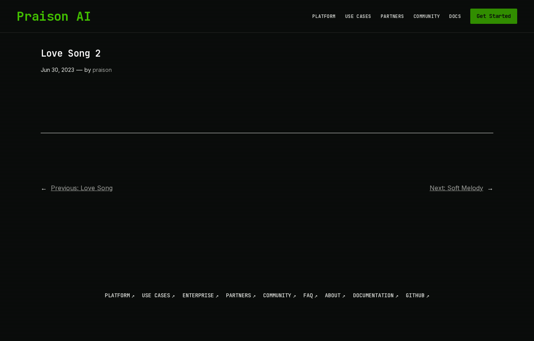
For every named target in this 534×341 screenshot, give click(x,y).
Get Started (494, 16)
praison (102, 69)
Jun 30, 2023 (57, 69)
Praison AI (54, 16)
